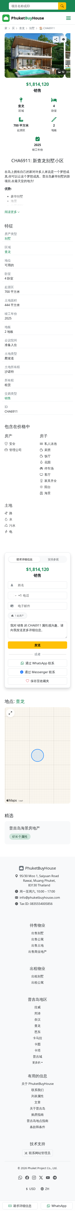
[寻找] (62, 6)
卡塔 (37, 1050)
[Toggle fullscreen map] (10, 713)
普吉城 (37, 1056)
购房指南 (37, 1114)
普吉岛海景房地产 (24, 828)
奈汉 (37, 1019)
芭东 (37, 1032)
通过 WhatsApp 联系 (39, 663)
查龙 (22, 28)
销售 (8, 398)
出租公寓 (37, 982)
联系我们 (37, 1090)
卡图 (37, 1044)
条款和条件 (37, 1127)
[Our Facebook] (27, 1178)
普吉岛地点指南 (37, 1121)
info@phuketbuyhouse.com (40, 897)
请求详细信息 (24, 559)
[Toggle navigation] (68, 18)
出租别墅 (37, 976)
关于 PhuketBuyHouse (38, 1084)
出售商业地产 (37, 951)
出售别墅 (37, 933)
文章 (37, 1102)
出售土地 (37, 945)
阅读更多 (11, 212)
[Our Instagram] (34, 1178)
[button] (37, 1062)
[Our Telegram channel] (55, 1178)
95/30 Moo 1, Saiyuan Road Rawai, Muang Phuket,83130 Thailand (39, 880)
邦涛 (37, 1013)
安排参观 (53, 559)
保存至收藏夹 (40, 681)
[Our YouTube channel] (48, 1178)
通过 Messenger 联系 (40, 672)
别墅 (32, 28)
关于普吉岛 (37, 1108)
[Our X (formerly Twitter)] (41, 1178)
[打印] (63, 39)
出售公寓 (37, 939)
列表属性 (37, 1096)
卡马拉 (37, 1038)
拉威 (37, 1007)
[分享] (56, 39)
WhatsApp (59, 1206)
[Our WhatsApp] (20, 1178)
